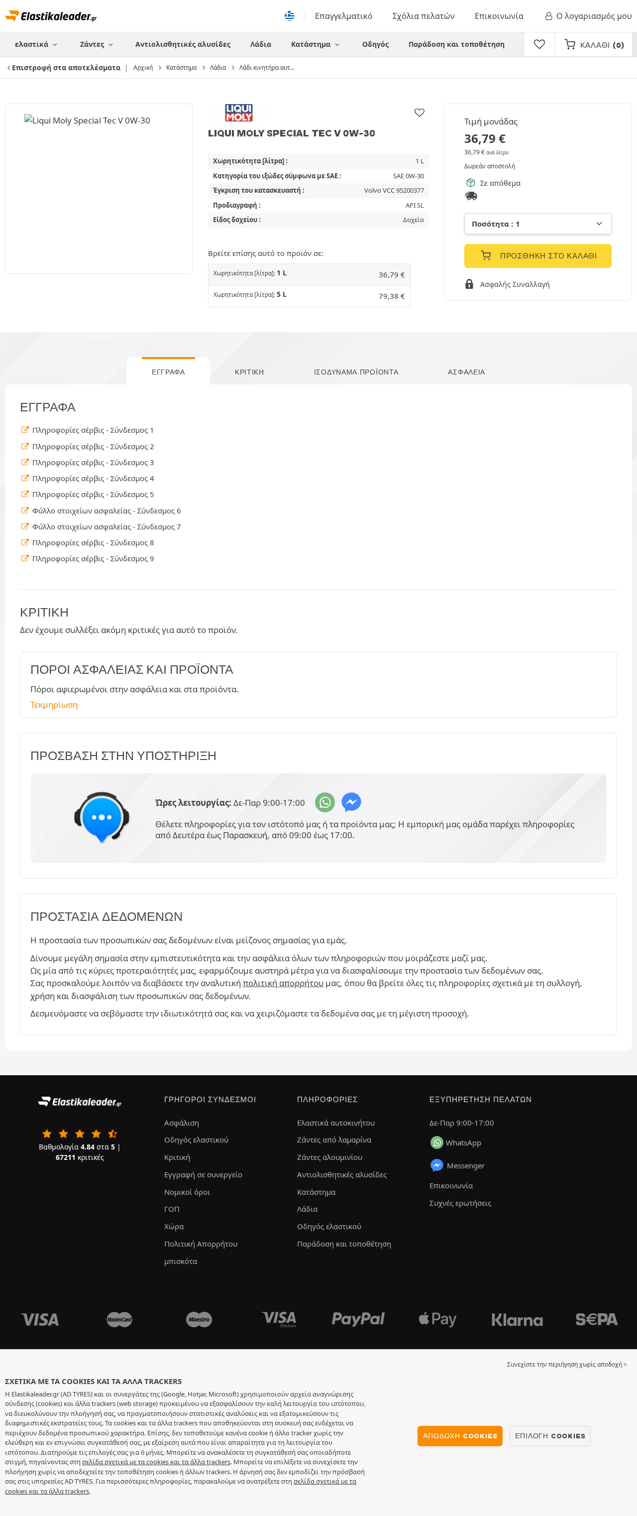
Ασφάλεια (466, 372)
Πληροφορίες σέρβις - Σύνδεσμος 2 (92, 446)
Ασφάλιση (181, 1123)
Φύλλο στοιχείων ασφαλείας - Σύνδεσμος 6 (105, 510)
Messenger (466, 1165)
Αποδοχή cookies (460, 1436)
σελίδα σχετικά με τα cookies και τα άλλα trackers (156, 1461)
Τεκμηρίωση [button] (54, 704)
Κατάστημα (311, 44)
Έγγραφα (168, 372)
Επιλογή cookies (550, 1436)
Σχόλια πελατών (424, 15)
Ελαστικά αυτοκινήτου (336, 1123)
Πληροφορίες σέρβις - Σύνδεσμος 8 (92, 542)
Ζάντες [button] (93, 44)
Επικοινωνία (499, 15)
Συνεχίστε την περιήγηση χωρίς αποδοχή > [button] (567, 1364)
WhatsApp (463, 1142)
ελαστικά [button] (32, 44)
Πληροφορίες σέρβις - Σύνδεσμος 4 (92, 478)
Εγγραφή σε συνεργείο (203, 1174)
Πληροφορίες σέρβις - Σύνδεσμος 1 (92, 430)
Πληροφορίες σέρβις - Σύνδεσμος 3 (92, 462)
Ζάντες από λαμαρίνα (334, 1139)
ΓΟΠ (172, 1209)
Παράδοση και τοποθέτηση (457, 44)
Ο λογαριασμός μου (594, 15)
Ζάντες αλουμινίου (329, 1157)
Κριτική (249, 372)
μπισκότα (180, 1261)
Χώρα (174, 1226)
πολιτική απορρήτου (283, 983)
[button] (309, 274)
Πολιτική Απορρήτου (200, 1244)
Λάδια (260, 44)
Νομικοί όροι (187, 1192)
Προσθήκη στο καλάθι (547, 256)
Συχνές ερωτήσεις (460, 1203)
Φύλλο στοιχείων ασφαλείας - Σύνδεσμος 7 (105, 526)
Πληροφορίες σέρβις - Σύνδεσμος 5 (92, 494)
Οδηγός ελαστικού (196, 1139)
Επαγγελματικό (344, 15)
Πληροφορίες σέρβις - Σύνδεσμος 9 (92, 558)
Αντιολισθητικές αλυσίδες (182, 44)
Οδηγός (375, 44)
